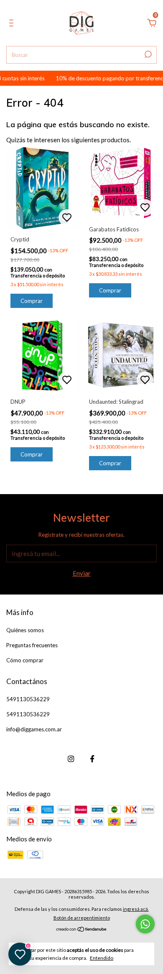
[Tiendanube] (82, 929)
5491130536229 (28, 699)
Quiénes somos (25, 630)
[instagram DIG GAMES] (70, 758)
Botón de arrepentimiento (81, 917)
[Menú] (12, 24)
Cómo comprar (24, 660)
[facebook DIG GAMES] (92, 758)
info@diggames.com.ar (34, 729)
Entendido (101, 958)
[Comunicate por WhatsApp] (145, 924)
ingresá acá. (136, 909)
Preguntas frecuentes (32, 645)
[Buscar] (147, 54)
